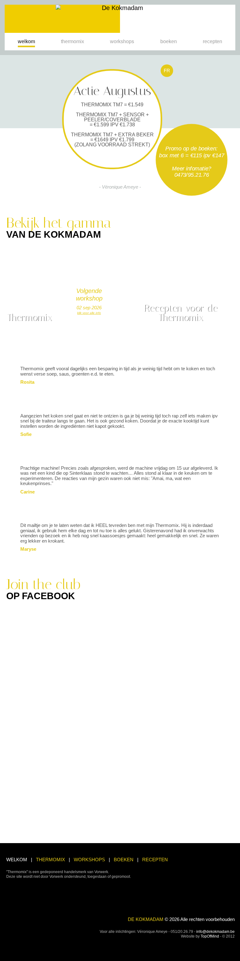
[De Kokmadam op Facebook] (230, 950)
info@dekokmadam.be (215, 931)
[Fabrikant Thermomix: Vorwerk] (14, 895)
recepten (212, 41)
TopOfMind (210, 936)
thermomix (72, 41)
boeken (168, 41)
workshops (122, 41)
